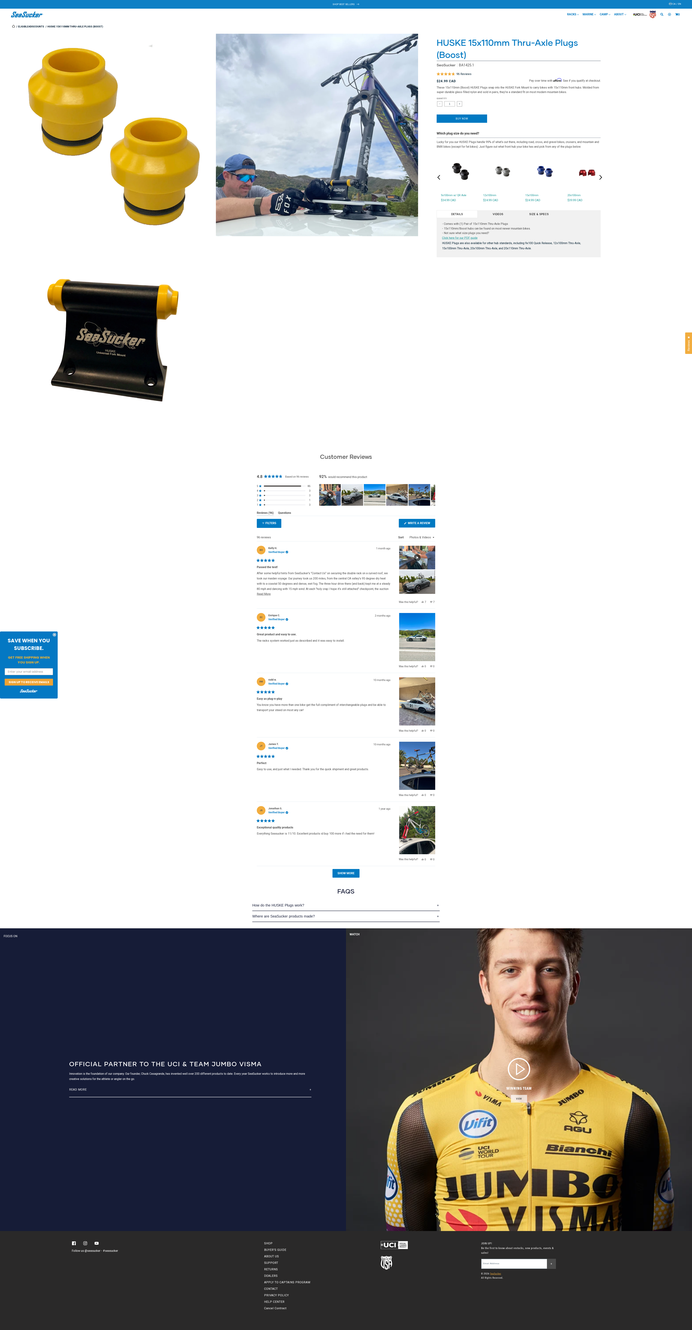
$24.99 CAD (490, 200)
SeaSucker (446, 65)
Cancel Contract (275, 1308)
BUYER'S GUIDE (275, 1250)
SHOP (268, 1243)
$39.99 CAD (574, 200)
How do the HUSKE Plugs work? (278, 905)
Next (600, 177)
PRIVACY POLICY (276, 1295)
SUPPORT (271, 1263)
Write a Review (421, 524)
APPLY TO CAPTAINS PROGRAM (287, 1282)
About (619, 14)
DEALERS (271, 1276)
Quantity (442, 98)
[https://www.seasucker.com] (13, 26)
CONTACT (271, 1289)
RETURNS (271, 1269)
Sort (401, 537)
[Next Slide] (432, 495)
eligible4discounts (31, 26)
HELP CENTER (274, 1301)
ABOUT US (271, 1256)
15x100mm (531, 195)
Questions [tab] (284, 513)
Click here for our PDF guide (460, 238)
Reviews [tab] (265, 513)
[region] (377, 495)
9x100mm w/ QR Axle (453, 195)
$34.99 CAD (448, 200)
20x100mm (574, 195)
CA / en (676, 4)
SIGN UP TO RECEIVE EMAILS (29, 682)
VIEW (519, 1098)
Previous (439, 177)
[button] (676, 14)
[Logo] (27, 14)
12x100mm (489, 195)
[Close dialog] (54, 634)
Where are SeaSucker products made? (283, 916)
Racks (572, 14)
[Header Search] (663, 14)
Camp (604, 14)
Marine (588, 14)
